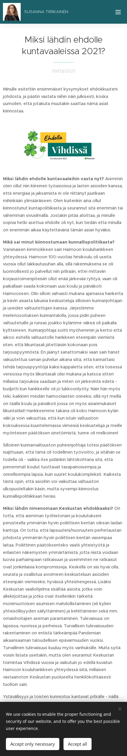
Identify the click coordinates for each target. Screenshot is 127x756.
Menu (118, 12)
